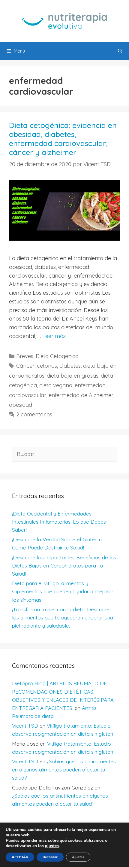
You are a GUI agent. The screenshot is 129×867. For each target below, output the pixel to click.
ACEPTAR (20, 857)
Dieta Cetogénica (57, 356)
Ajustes (78, 857)
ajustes (52, 846)
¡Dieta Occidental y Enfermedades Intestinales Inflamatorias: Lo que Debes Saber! (59, 521)
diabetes (70, 365)
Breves (24, 356)
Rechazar (50, 857)
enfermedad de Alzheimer (81, 395)
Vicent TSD (25, 725)
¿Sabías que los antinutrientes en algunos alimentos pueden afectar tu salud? (64, 769)
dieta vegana (55, 385)
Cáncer (25, 365)
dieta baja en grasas (72, 375)
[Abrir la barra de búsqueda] (120, 51)
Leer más (54, 336)
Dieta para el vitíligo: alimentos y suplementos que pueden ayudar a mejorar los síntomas (62, 591)
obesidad (20, 404)
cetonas (47, 365)
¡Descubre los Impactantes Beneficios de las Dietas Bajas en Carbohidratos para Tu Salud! (64, 565)
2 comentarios (34, 414)
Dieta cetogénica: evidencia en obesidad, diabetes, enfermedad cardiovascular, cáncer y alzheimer (63, 138)
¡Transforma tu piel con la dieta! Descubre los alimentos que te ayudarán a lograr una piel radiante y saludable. (62, 617)
